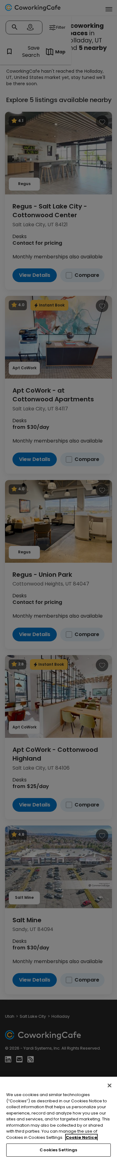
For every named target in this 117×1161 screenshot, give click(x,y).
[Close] (109, 1085)
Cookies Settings (58, 1150)
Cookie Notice (81, 1137)
